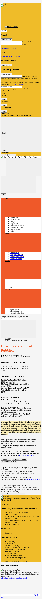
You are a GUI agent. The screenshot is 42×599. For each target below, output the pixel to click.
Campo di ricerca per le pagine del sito (14, 317)
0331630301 (13, 514)
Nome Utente (27, 42)
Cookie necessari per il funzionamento (14, 486)
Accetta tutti (9, 462)
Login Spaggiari (18, 84)
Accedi (4, 31)
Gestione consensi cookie (14, 556)
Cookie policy (10, 542)
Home (7, 339)
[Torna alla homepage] (21, 157)
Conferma (12, 155)
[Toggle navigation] (18, 184)
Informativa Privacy (12, 546)
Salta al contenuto (7, 2)
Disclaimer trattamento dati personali (14, 578)
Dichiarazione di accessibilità (15, 550)
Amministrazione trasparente (15, 558)
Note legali (9, 544)
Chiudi (4, 99)
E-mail (24, 76)
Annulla (4, 155)
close (3, 194)
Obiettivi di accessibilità (13, 552)
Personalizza (6, 459)
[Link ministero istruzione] (11, 4)
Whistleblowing (11, 554)
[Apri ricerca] (23, 167)
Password (25, 44)
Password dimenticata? (9, 48)
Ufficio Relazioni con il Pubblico (17, 548)
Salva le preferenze (18, 494)
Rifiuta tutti (19, 459)
